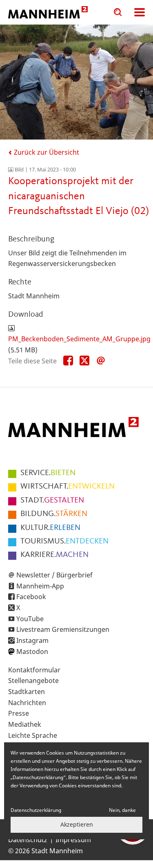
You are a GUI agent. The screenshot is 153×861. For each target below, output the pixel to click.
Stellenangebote (33, 680)
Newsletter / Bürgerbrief (54, 574)
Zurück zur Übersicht (45, 152)
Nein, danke (122, 810)
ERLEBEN (50, 528)
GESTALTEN (52, 500)
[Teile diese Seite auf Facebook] (68, 361)
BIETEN (47, 473)
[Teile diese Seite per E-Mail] (101, 361)
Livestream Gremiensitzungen (62, 629)
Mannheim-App (40, 586)
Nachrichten (27, 702)
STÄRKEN (53, 514)
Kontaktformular (34, 669)
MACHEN (54, 555)
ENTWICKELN (67, 486)
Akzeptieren (76, 824)
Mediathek (24, 724)
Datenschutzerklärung (36, 810)
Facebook (31, 596)
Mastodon (32, 651)
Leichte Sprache (32, 735)
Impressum (73, 839)
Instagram (32, 640)
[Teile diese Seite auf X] (84, 361)
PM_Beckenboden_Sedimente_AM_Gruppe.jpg (79, 338)
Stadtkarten (26, 691)
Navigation (139, 12)
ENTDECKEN (64, 541)
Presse (18, 713)
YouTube (30, 618)
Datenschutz (27, 839)
